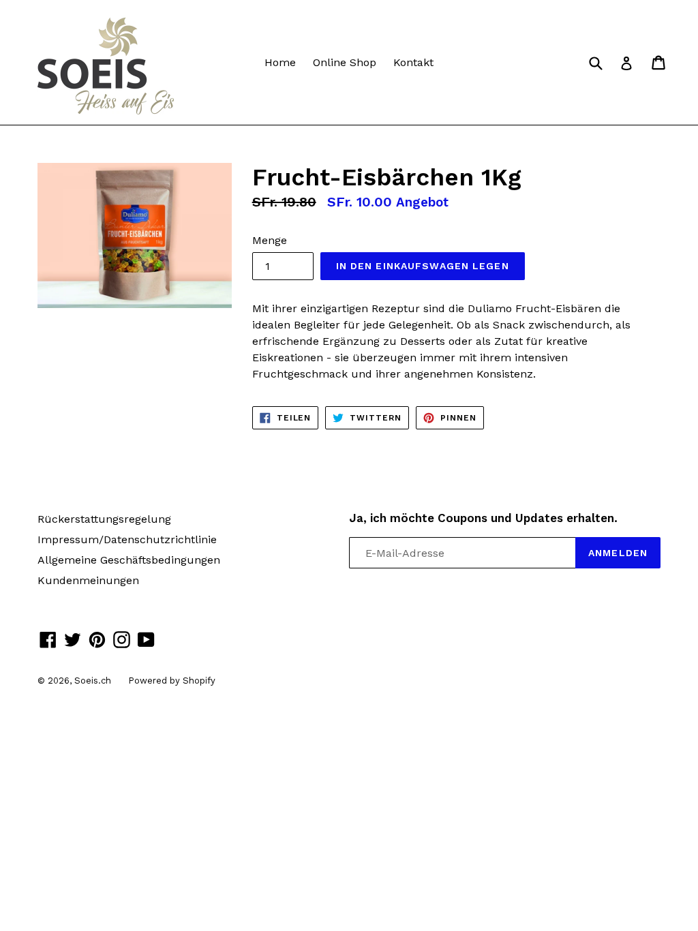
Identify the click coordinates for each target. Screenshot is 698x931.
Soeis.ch (92, 680)
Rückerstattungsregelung (104, 519)
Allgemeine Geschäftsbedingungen (128, 559)
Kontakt (413, 62)
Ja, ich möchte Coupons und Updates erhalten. (483, 518)
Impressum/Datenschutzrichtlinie (127, 539)
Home (280, 62)
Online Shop (344, 62)
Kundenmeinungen (88, 580)
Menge (269, 240)
